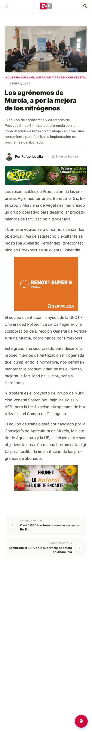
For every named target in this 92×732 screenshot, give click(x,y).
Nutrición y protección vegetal (61, 77)
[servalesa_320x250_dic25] (46, 283)
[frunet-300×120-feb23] (46, 477)
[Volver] (7, 6)
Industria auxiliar (19, 77)
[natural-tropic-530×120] (46, 175)
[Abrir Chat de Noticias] (81, 721)
